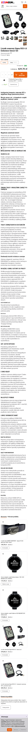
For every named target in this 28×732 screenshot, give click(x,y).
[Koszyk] (22, 2)
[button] (2, 38)
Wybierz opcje (5, 584)
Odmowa (16, 729)
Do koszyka (5, 547)
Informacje (4, 717)
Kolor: (4, 59)
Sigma (8, 55)
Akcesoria (4, 516)
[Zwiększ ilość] (2, 75)
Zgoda (9, 729)
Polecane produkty (13, 516)
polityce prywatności (20, 726)
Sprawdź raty (13, 84)
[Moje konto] (26, 2)
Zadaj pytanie (5, 707)
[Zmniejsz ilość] (9, 75)
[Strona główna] (8, 2)
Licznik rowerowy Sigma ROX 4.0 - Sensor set (11, 649)
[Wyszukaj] (25, 6)
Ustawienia (23, 729)
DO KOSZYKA (22, 74)
